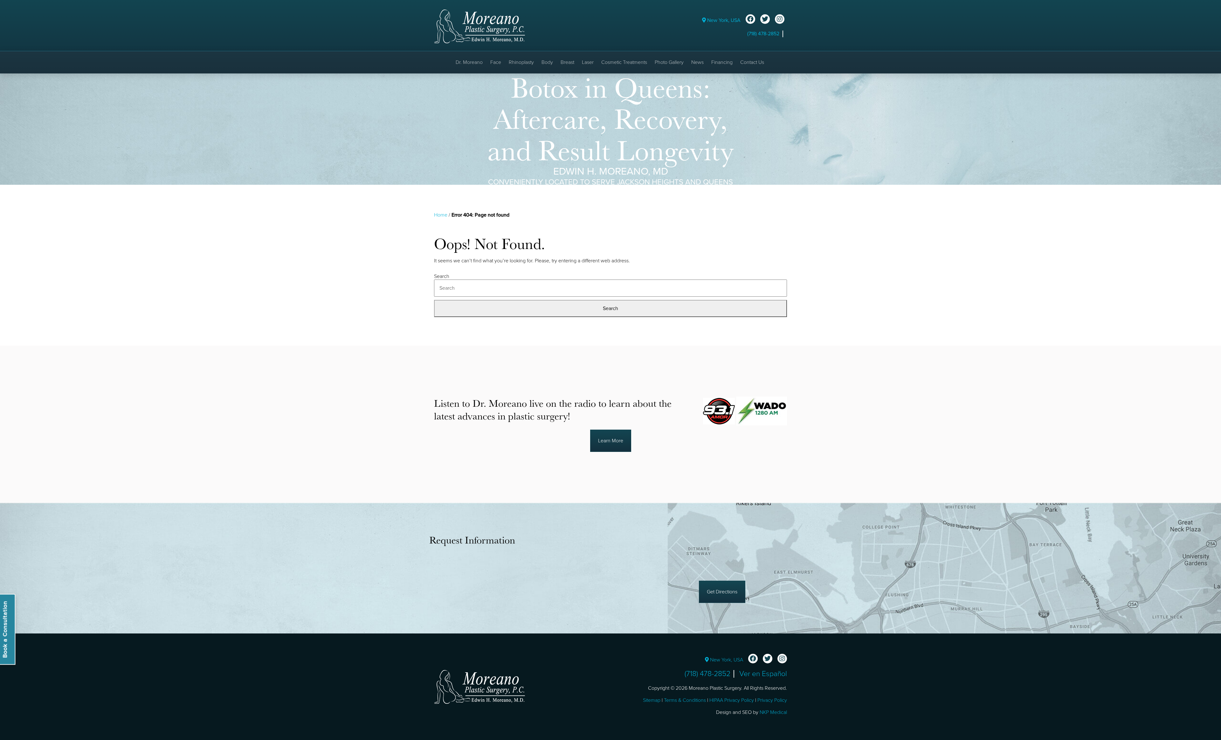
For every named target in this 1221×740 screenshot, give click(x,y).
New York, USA (723, 20)
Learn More (610, 441)
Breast (567, 62)
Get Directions (722, 592)
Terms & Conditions (685, 700)
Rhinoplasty (521, 62)
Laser (588, 62)
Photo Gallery (669, 62)
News (697, 62)
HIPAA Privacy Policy (731, 700)
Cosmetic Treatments (624, 62)
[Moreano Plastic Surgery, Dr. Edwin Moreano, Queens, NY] (479, 26)
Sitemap (651, 700)
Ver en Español (763, 673)
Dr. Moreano (469, 62)
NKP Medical (773, 712)
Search (441, 276)
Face (495, 62)
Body (547, 62)
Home (440, 215)
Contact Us (752, 62)
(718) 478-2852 (763, 34)
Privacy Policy (772, 700)
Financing (722, 62)
